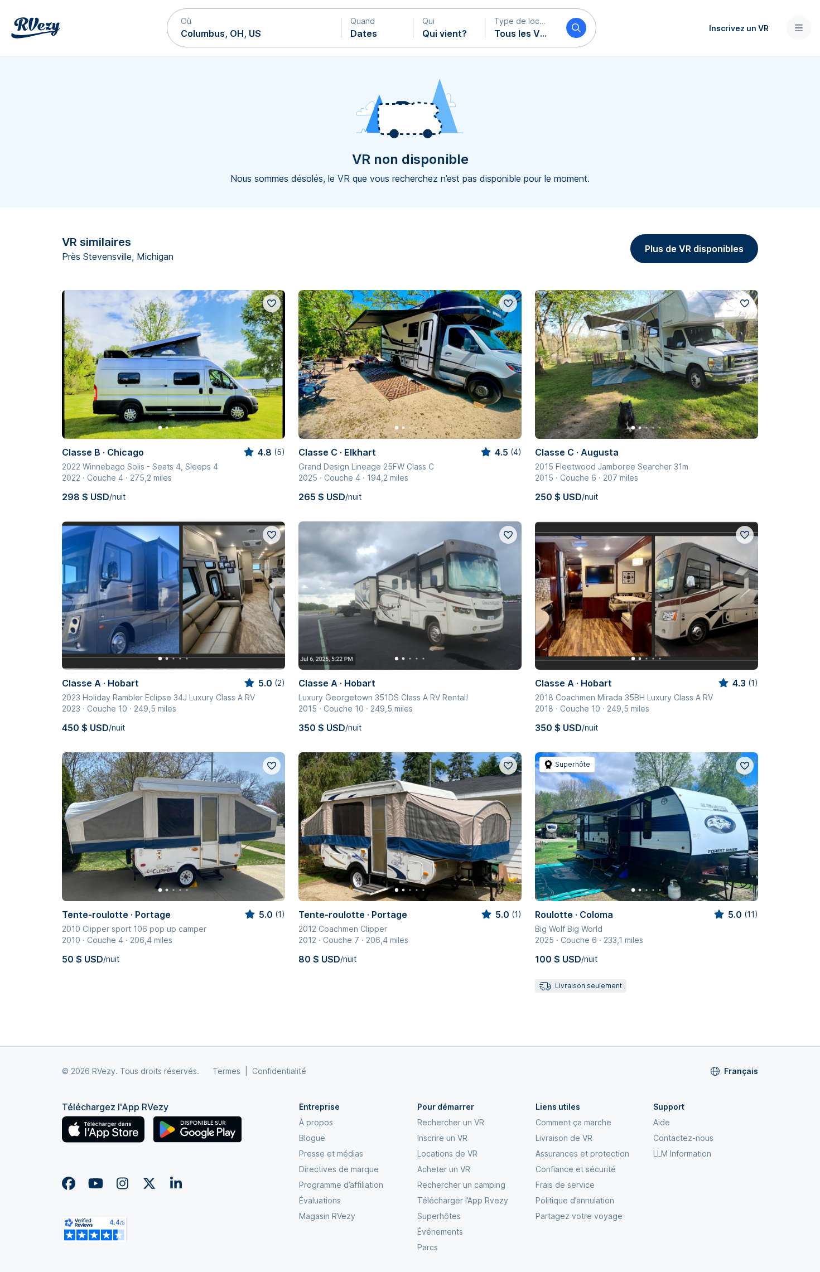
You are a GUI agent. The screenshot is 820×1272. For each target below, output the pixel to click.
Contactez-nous (683, 1138)
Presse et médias (331, 1153)
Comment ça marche (573, 1122)
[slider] (263, 452)
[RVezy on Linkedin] (175, 1183)
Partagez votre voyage (579, 1216)
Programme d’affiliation (341, 1184)
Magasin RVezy (327, 1216)
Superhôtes (439, 1216)
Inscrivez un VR (739, 28)
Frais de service (565, 1184)
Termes (226, 1071)
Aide (661, 1122)
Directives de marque (339, 1169)
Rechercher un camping (461, 1184)
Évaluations (320, 1200)
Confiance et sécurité (576, 1169)
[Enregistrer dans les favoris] (272, 303)
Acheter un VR (443, 1169)
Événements (440, 1231)
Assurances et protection (582, 1153)
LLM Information (682, 1153)
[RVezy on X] (149, 1183)
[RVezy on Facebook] (68, 1183)
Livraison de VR (564, 1138)
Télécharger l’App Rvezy (462, 1200)
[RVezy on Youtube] (95, 1183)
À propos (316, 1122)
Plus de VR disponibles (694, 248)
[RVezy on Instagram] (122, 1183)
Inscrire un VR (442, 1138)
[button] (254, 28)
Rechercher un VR (450, 1122)
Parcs (427, 1247)
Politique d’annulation (575, 1200)
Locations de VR (447, 1153)
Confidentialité (279, 1071)
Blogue (312, 1138)
